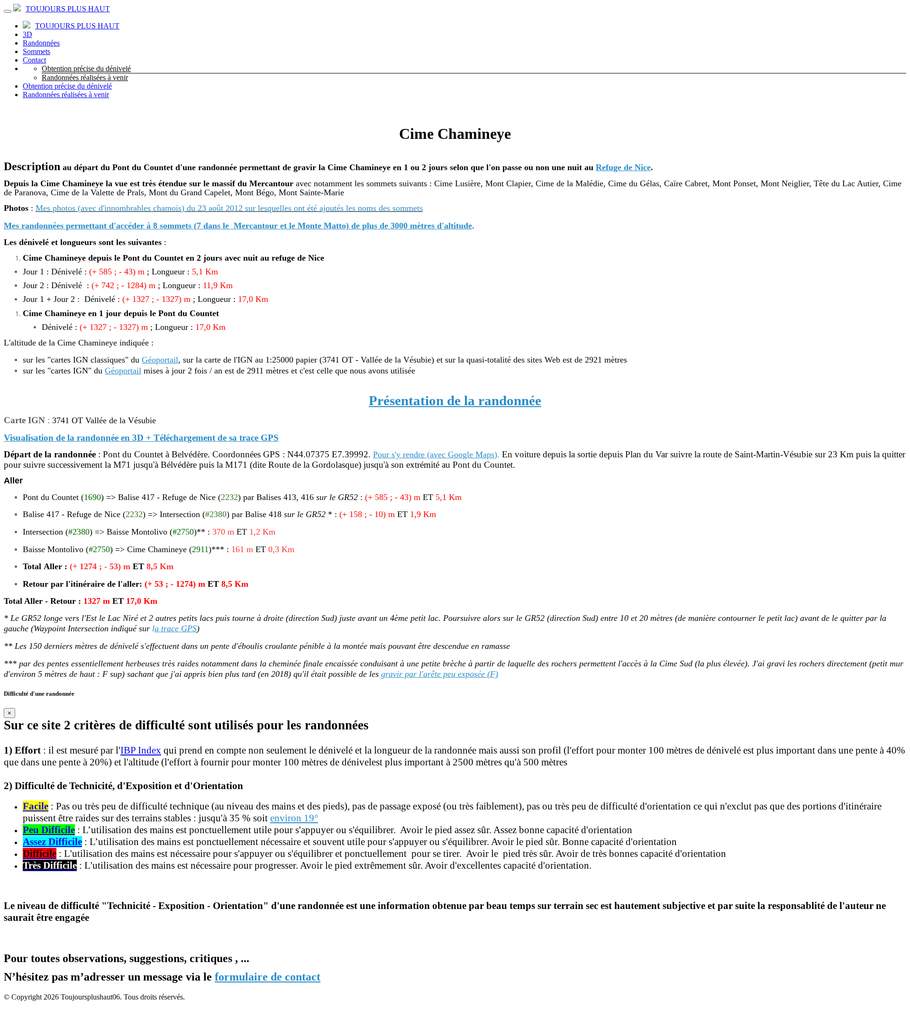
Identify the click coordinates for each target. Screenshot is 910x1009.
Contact (34, 60)
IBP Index (140, 750)
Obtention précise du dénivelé (86, 68)
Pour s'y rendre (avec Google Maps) (435, 454)
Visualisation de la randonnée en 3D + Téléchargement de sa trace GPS (141, 438)
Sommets (36, 51)
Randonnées (41, 43)
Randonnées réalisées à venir (85, 77)
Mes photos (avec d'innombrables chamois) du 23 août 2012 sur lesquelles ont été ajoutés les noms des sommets (229, 208)
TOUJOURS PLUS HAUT (68, 9)
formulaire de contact (267, 977)
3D (27, 34)
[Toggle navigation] (7, 11)
